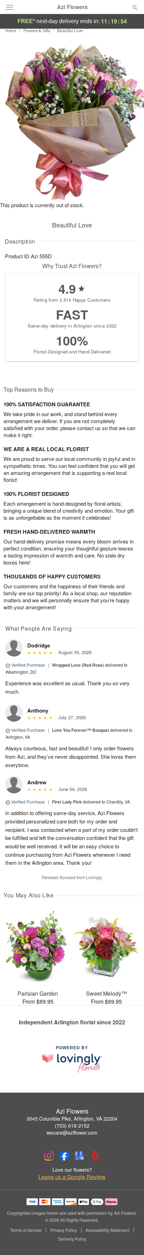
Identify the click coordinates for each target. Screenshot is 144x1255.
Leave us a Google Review (72, 1177)
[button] (129, 1239)
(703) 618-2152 (72, 1125)
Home (10, 30)
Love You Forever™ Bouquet (80, 730)
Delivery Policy (72, 1239)
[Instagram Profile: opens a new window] (49, 1156)
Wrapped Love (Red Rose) (78, 665)
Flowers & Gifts (36, 30)
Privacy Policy (63, 1230)
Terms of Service (26, 1230)
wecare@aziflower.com (72, 1132)
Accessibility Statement (107, 1230)
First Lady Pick (67, 802)
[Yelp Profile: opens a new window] (95, 1156)
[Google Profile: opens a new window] (80, 1156)
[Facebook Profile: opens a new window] (64, 1156)
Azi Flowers (72, 7)
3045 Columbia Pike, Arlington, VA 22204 (72, 1118)
